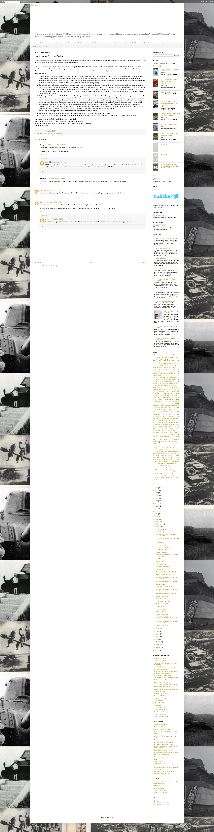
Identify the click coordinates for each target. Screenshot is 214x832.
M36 (178, 418)
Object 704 (163, 428)
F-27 (169, 389)
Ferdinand (161, 391)
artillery (172, 375)
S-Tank (171, 448)
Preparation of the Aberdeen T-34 (166, 593)
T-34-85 (160, 462)
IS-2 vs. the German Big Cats (164, 248)
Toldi (170, 472)
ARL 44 (177, 373)
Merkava (155, 422)
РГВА (156, 759)
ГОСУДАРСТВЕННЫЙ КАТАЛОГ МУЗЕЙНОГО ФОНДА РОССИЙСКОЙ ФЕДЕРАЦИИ (166, 746)
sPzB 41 (155, 453)
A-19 (178, 368)
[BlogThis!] (48, 131)
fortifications (156, 395)
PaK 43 (172, 432)
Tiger (173, 470)
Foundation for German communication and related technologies (166, 672)
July (157, 631)
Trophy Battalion (161, 612)
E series (176, 387)
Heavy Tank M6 (174, 395)
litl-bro (156, 734)
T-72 (163, 466)
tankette (165, 468)
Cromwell (176, 383)
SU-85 (168, 457)
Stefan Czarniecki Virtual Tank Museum (166, 689)
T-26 (165, 459)
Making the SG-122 (162, 596)
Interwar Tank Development (162, 675)
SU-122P (163, 455)
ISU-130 (170, 403)
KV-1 (156, 409)
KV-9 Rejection (160, 559)
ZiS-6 (154, 480)
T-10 (172, 457)
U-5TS (161, 474)
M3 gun (161, 418)
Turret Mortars (160, 561)
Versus (50, 43)
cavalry (177, 379)
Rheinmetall (172, 446)
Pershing (155, 437)
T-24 (161, 459)
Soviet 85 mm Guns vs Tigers (164, 269)
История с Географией (161, 754)
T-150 (154, 459)
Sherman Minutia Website (162, 687)
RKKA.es (157, 786)
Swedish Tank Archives (161, 694)
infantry (161, 399)
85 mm (163, 368)
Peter (47, 162)
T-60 (177, 464)
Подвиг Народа (159, 757)
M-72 (164, 416)
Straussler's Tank (161, 564)
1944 (160, 360)
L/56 (156, 413)
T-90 (176, 466)
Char (41, 202)
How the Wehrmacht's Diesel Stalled (166, 301)
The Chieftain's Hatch (160, 707)
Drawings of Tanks (160, 727)
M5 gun (155, 420)
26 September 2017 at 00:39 (52, 202)
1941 (172, 357)
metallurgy (161, 422)
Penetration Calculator (41, 46)
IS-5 (175, 401)
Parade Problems (161, 552)
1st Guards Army (173, 360)
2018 (156, 509)
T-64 (157, 466)
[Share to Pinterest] (55, 131)
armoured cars (157, 375)
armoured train (165, 375)
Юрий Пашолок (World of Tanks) (164, 771)
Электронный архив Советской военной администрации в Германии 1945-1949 (166, 767)
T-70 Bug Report (161, 599)
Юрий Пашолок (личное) (162, 774)
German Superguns (162, 625)
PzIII (156, 444)
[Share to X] (50, 131)
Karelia (175, 405)
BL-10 (159, 377)
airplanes (172, 372)
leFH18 (170, 413)
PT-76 (164, 442)
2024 (156, 493)
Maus (166, 420)
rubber (159, 448)
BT (160, 379)
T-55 (174, 464)
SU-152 (173, 455)
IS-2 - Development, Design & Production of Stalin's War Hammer (169, 81)
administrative (158, 372)
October (158, 526)
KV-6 (160, 411)
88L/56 (169, 368)
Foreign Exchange (48, 133)
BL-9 (165, 377)
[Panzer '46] (156, 147)
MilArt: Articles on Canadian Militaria (165, 680)
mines (166, 422)
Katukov (158, 407)
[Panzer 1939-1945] (156, 157)
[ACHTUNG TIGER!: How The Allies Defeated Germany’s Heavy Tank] (156, 104)
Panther (176, 432)
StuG (168, 453)
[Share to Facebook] (53, 131)
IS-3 (170, 401)
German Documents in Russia (163, 729)
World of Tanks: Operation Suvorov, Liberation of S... (166, 535)
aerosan (166, 372)
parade (154, 434)
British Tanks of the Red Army (169, 124)
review (166, 446)
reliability (156, 446)
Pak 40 (163, 432)
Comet (164, 383)
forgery (177, 393)
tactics (159, 468)
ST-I (159, 453)
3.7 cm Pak (167, 362)
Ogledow (170, 428)
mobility (165, 424)
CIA (160, 383)
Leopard (161, 414)
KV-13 (161, 409)
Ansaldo (159, 373)
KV (153, 409)
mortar (159, 426)
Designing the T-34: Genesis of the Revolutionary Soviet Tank (169, 70)
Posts (157, 801)
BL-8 (162, 377)
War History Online (160, 714)
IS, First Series (160, 606)
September (159, 529)
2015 (156, 516)
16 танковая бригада (161, 724)
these (91, 60)
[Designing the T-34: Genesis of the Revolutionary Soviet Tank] (156, 72)
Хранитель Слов (159, 763)
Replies (44, 158)
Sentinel (155, 450)
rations (169, 444)
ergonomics (164, 389)
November (159, 524)
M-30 (154, 416)
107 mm (155, 355)
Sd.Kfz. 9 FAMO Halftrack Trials (165, 574)
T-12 (178, 457)
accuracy (176, 370)
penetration (174, 434)
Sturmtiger (173, 453)
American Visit (160, 569)
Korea (169, 407)
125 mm (166, 355)
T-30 (178, 459)
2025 (156, 490)
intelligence (169, 399)
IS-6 (178, 401)
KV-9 (174, 411)
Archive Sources (147, 43)
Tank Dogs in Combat (162, 567)
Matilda (161, 420)
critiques (48, 60)
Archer (173, 373)
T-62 (154, 466)
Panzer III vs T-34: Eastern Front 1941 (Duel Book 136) (170, 114)
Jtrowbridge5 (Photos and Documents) (166, 678)
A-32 (158, 370)
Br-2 (154, 379)
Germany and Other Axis (112, 43)
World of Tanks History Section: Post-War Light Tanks (167, 548)
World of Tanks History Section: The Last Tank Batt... (166, 622)
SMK (154, 451)
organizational (173, 430)
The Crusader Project (160, 709)
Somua (166, 451)
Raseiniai (165, 444)
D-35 (162, 387)
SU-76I (164, 457)
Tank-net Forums (159, 703)
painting (158, 432)
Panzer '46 (163, 144)
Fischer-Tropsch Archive (161, 669)
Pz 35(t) (169, 442)
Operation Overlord (163, 430)
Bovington (176, 377)
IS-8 (158, 403)
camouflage (166, 379)
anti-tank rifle (166, 373)
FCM (154, 391)
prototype (157, 441)
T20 (154, 468)
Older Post (142, 262)
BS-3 (157, 379)
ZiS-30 (170, 478)
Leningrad (156, 415)
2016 (156, 514)
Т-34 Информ (158, 761)
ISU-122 (163, 403)
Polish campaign (164, 437)
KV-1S (165, 409)
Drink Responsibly (161, 609)
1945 (166, 360)
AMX (178, 372)
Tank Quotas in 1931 (162, 604)
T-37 (176, 462)
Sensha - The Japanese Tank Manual (165, 684)
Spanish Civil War (174, 451)
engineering (156, 389)
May (157, 636)
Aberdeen (168, 370)
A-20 (154, 370)
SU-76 (159, 457)
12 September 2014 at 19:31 (60, 162)
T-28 (172, 459)
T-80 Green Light (161, 584)
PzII (154, 444)
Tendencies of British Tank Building (166, 572)
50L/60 (167, 364)
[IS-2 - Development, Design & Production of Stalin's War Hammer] (156, 83)
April (157, 639)
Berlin (155, 377)
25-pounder (161, 362)
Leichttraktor (176, 413)
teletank (163, 470)
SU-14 (168, 455)
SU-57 (154, 457)
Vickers (174, 474)
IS (164, 401)
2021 (156, 501)
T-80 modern (171, 466)
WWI (158, 478)
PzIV (160, 444)
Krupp (173, 407)
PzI (178, 442)
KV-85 (170, 411)
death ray (170, 387)
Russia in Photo (159, 788)
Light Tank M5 (168, 414)
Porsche (173, 436)
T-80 (166, 466)
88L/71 (174, 368)
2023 (156, 495)
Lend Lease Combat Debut (164, 586)
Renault (161, 446)
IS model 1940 (160, 531)
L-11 (177, 411)
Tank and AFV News (160, 698)
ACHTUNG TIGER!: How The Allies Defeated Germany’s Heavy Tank (169, 103)
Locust (174, 414)
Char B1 (166, 381)
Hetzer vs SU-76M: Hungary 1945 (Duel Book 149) (168, 134)
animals (155, 373)
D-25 (154, 387)
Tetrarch (168, 470)
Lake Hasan (161, 413)
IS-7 (154, 403)
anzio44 (47, 219)
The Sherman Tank (160, 712)
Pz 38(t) (174, 442)
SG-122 (160, 450)
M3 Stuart (61, 133)
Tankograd (157, 705)
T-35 (173, 462)
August (158, 629)
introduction (160, 401)
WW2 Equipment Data (161, 716)
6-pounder (161, 366)
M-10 (178, 414)
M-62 (161, 416)
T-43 (159, 464)
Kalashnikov (169, 405)
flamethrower (175, 391)
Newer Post (38, 262)
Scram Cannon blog (160, 790)
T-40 (156, 464)
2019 (156, 506)
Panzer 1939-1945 (166, 154)
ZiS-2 (162, 478)
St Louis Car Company (163, 601)
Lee (167, 413)
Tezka (156, 740)
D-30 (158, 387)
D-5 (165, 387)
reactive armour (175, 444)
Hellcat (154, 397)
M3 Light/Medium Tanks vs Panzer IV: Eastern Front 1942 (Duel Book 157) (169, 166)
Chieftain (171, 381)
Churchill (155, 383)
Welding (160, 476)
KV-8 (166, 411)
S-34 (163, 448)
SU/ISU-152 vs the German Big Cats (166, 238)
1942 (41, 133)
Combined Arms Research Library (164, 667)
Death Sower (160, 542)
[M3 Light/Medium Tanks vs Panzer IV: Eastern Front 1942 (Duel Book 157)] (156, 167)
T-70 (160, 466)
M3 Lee (56, 133)
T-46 (165, 464)
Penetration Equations (162, 291)
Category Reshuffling (162, 614)
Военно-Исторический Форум (163, 742)
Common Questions (132, 43)
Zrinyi (157, 479)
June (158, 634)
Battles (42, 43)
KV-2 (169, 409)
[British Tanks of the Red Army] (156, 127)
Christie (177, 381)
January (159, 647)
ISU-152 (176, 403)
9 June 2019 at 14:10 (57, 219)
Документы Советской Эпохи (163, 750)
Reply (41, 154)
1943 (155, 360)
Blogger (110, 817)
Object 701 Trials (161, 545)
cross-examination (159, 385)
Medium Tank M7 (174, 420)
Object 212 (176, 426)
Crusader (173, 385)
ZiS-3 (166, 478)
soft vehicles (160, 451)
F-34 (178, 389)
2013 (156, 650)
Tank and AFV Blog (160, 696)
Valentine (167, 474)
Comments (158, 804)
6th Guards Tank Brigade (172, 365)
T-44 (162, 464)
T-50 (168, 464)
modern (171, 424)
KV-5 (157, 411)
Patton (165, 434)
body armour (170, 377)
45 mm (158, 364)
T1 (178, 466)
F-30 (172, 389)
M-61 (157, 416)
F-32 (175, 389)
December (159, 521)
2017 (156, 511)
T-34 (155, 461)
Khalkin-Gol (164, 407)
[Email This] (46, 131)
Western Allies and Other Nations (89, 43)
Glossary (160, 43)
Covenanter (169, 383)
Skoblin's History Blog (161, 792)
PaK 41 (167, 432)
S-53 (166, 448)
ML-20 (160, 424)
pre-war (163, 439)
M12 (176, 416)
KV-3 (178, 409)
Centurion (155, 381)
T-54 (171, 464)
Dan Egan (43, 190)
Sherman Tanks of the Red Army (170, 92)
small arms (175, 450)
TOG (167, 472)
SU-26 (177, 455)
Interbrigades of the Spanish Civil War (165, 731)
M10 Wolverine (170, 416)
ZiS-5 (177, 478)
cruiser (168, 385)
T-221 (158, 459)
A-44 (163, 370)
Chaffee (161, 381)
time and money (160, 472)
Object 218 (156, 428)
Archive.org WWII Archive (162, 661)
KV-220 (174, 409)
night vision (169, 426)
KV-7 (163, 411)
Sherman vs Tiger (160, 259)
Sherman (167, 450)
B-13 (176, 375)
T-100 (175, 457)
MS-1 (163, 426)
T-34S (169, 462)
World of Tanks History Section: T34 (166, 581)
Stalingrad (164, 453)
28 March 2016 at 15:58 (54, 190)
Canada (172, 379)
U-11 (156, 474)
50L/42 (163, 364)
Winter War (168, 476)
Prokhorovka (175, 439)
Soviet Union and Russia (65, 43)
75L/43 (154, 367)
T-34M (166, 462)
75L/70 (159, 367)
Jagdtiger (162, 405)
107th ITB (160, 355)
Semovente (176, 448)
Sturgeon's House (159, 691)
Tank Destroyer (159, 700)
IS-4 (173, 401)
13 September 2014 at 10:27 (57, 178)
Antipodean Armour (160, 658)
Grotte (162, 395)
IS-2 (166, 401)
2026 (156, 488)
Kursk (177, 407)
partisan (160, 434)
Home (35, 43)
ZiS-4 (174, 478)
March (158, 642)
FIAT (168, 391)
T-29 (175, 459)
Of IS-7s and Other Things (162, 682)
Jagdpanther (156, 405)
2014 (156, 519)
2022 (156, 498)
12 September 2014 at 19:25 (57, 145)
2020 (156, 503)
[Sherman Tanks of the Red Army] (156, 95)
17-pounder (165, 357)
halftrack (166, 395)
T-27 (168, 459)
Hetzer (177, 397)
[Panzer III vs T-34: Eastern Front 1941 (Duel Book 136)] (156, 117)
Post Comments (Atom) (50, 266)
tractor (174, 472)
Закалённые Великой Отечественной (166, 752)
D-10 (177, 385)
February (159, 644)
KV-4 (154, 411)
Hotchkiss (155, 399)
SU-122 (158, 455)
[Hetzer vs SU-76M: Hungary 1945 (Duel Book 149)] (156, 136)
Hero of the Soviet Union (166, 397)
